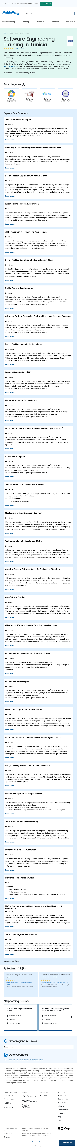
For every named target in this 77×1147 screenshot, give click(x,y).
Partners (62, 1102)
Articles (43, 1095)
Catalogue (8, 1095)
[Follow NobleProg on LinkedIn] (62, 1128)
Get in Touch (67, 1143)
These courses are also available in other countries (24, 1060)
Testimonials (64, 1110)
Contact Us (46, 3)
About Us (69, 22)
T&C (60, 1120)
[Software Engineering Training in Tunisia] (12, 12)
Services (39, 22)
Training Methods (8, 1103)
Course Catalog (8, 22)
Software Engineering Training (19, 33)
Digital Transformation (29, 1096)
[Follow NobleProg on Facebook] (65, 1128)
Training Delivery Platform (26, 1106)
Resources (55, 22)
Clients (61, 1106)
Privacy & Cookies (38, 1142)
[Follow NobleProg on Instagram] (59, 1128)
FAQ (60, 1117)
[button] (71, 1017)
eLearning (25, 22)
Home (6, 33)
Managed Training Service (29, 1100)
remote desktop (10, 66)
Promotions (9, 1099)
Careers (61, 1113)
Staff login (38, 1146)
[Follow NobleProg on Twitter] (68, 1128)
